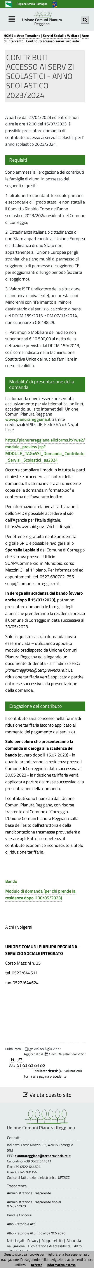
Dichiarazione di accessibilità (49, 1246)
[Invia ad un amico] (20, 1060)
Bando (11, 881)
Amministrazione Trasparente (29, 1193)
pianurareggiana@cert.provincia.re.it (42, 1155)
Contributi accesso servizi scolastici (53, 41)
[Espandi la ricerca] (85, 20)
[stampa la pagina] (12, 1060)
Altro (78, 1246)
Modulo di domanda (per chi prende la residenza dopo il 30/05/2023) (40, 894)
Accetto (36, 1264)
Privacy (32, 1240)
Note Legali (15, 1240)
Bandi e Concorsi (19, 1215)
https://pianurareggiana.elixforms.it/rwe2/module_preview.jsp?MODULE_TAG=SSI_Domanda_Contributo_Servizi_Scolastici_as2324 (45, 450)
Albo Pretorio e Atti (21, 1224)
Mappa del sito (52, 1240)
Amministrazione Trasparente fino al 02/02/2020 (34, 1204)
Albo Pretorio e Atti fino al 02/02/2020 (36, 1233)
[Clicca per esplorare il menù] (11, 19)
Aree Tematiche (28, 35)
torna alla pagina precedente (45, 1076)
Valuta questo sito (49, 1094)
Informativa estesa (61, 1264)
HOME (8, 35)
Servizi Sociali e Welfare (61, 35)
